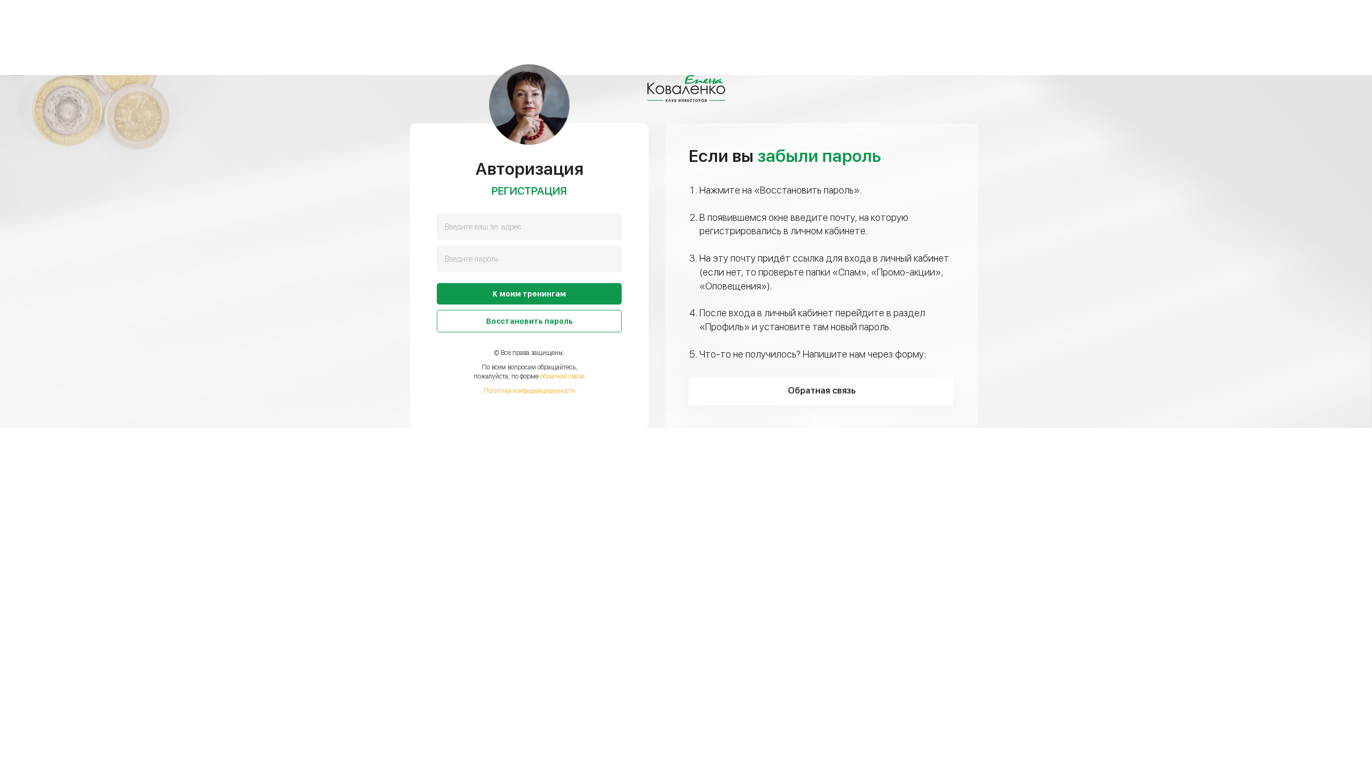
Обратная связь (821, 390)
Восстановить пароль (529, 321)
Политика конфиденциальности (529, 391)
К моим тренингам (529, 294)
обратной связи (562, 376)
